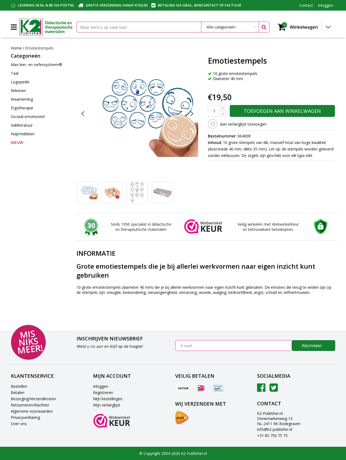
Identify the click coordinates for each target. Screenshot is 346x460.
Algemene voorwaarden (32, 411)
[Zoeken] (264, 27)
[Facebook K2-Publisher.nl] (261, 389)
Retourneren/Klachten (30, 405)
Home (16, 48)
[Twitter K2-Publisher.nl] (274, 389)
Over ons (19, 423)
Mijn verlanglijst (106, 405)
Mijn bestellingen (107, 398)
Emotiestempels (39, 48)
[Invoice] (183, 388)
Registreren (103, 392)
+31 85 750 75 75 (272, 435)
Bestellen (19, 386)
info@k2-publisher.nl (274, 429)
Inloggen (100, 386)
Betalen (17, 392)
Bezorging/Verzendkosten (33, 398)
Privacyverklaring (25, 417)
